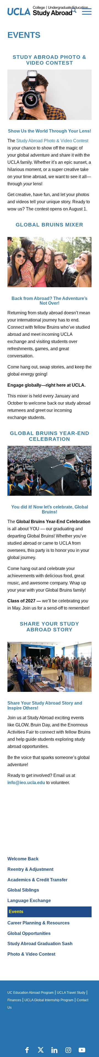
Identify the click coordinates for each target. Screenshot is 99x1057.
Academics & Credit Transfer (37, 879)
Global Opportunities (29, 933)
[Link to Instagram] (68, 1050)
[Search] (71, 11)
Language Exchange (29, 900)
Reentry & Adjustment (30, 869)
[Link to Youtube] (82, 1050)
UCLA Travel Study (71, 993)
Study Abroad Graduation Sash (40, 943)
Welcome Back (22, 858)
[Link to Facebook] (27, 1050)
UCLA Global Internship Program (48, 1000)
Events (23, 34)
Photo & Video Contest (31, 954)
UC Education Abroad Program (30, 993)
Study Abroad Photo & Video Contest (52, 140)
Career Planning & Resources (38, 923)
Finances (14, 1000)
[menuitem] (71, 11)
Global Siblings (23, 890)
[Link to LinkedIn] (54, 1050)
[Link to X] (41, 1050)
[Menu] (84, 11)
